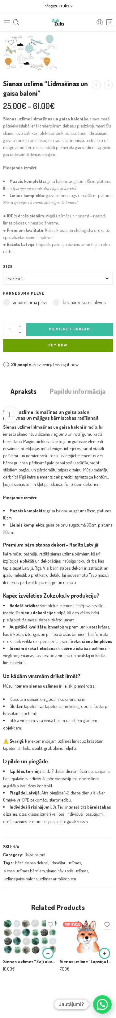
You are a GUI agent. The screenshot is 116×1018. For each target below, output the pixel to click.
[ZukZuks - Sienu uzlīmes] (58, 22)
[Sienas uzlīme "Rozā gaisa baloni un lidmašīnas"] (96, 84)
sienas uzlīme (62, 553)
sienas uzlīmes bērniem (24, 870)
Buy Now (58, 345)
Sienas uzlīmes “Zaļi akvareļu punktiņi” (30, 961)
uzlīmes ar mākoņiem (57, 878)
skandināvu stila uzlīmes (67, 870)
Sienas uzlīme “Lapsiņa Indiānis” (86, 961)
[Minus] (20, 332)
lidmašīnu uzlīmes (65, 862)
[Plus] (20, 326)
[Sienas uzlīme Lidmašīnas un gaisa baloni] (30, 52)
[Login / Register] (99, 22)
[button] (48, 953)
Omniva (9, 799)
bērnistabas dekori (31, 862)
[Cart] (109, 22)
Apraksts (24, 391)
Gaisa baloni (34, 854)
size (8, 266)
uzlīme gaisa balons (20, 878)
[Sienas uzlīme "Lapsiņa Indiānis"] (86, 936)
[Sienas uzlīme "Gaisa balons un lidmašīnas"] (108, 84)
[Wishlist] (11, 42)
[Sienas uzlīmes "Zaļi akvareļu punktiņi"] (30, 936)
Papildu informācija (77, 391)
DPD (25, 799)
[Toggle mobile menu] (7, 22)
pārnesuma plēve (24, 293)
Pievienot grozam (69, 329)
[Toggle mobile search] (16, 22)
